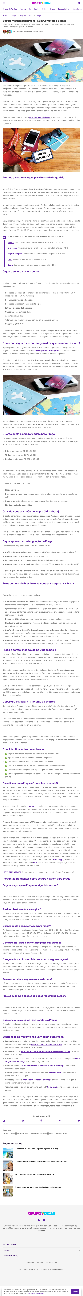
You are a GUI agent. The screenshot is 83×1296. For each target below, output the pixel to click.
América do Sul (25, 9)
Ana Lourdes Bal (18, 31)
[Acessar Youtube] (43, 1219)
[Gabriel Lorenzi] (10, 31)
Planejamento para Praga (39, 1133)
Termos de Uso (51, 1262)
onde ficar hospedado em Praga (37, 1080)
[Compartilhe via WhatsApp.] (4, 1120)
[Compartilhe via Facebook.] (22, 1120)
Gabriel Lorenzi (38, 31)
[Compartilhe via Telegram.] (60, 1120)
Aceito (75, 1291)
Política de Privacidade (34, 1262)
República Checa (26, 16)
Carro (10, 265)
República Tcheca (61, 1133)
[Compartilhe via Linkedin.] (79, 1120)
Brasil (36, 9)
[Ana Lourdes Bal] (5, 31)
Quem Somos (77, 9)
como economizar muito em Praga (46, 1044)
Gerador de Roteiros (10, 9)
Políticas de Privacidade (36, 1293)
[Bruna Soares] (7, 31)
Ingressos (12, 248)
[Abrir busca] (79, 3)
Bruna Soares (28, 31)
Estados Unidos (63, 9)
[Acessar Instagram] (39, 1219)
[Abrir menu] (4, 3)
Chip (10, 259)
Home (5, 16)
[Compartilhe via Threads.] (41, 1120)
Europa (52, 9)
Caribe (44, 9)
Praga (39, 16)
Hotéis (11, 242)
